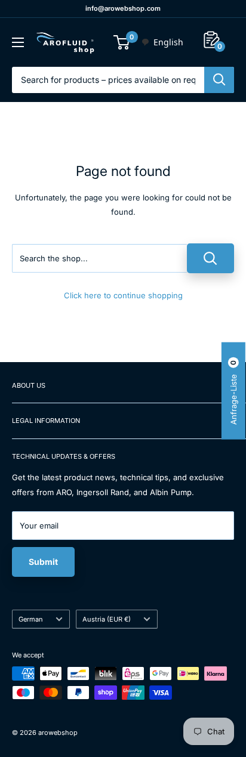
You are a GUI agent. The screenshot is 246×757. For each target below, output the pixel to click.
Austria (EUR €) (106, 619)
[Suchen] (219, 80)
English (168, 42)
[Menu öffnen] (18, 42)
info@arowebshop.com (123, 8)
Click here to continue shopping (123, 295)
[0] (122, 42)
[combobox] (162, 42)
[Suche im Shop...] (210, 258)
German (31, 619)
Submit (43, 562)
